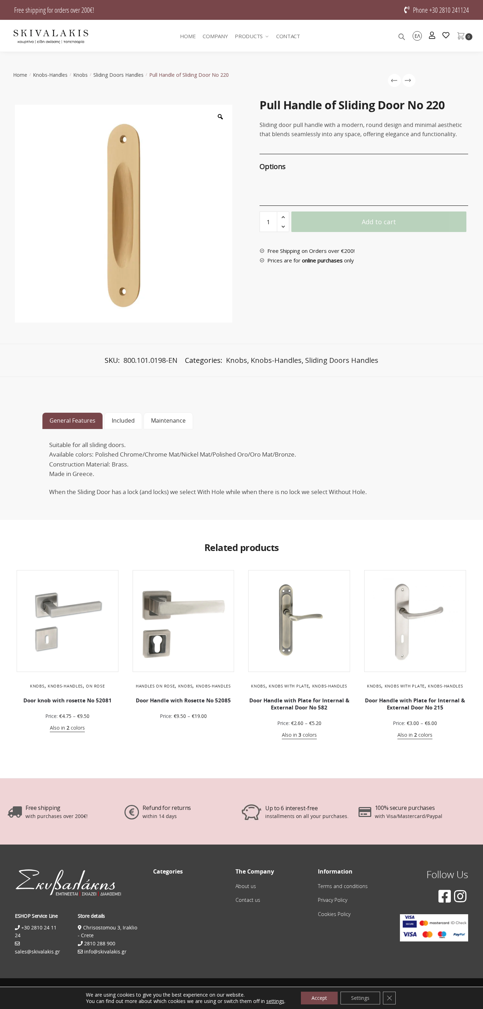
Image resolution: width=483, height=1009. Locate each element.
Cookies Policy (334, 914)
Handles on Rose (155, 686)
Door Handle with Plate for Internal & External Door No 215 (415, 704)
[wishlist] (446, 36)
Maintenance (168, 420)
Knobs (80, 74)
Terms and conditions (343, 886)
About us (245, 886)
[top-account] (432, 36)
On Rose (95, 686)
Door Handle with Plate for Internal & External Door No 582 (299, 704)
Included (123, 420)
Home (20, 74)
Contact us (247, 900)
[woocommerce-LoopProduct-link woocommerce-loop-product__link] (68, 621)
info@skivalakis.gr (105, 951)
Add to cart (379, 222)
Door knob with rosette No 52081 (67, 700)
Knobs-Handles (50, 74)
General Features (72, 420)
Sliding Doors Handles (118, 74)
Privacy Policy (332, 900)
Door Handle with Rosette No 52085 (183, 700)
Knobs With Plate (289, 686)
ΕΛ (417, 36)
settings (275, 1001)
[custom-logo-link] (51, 36)
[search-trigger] (401, 36)
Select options (67, 739)
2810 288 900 (99, 943)
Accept (319, 997)
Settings (360, 997)
